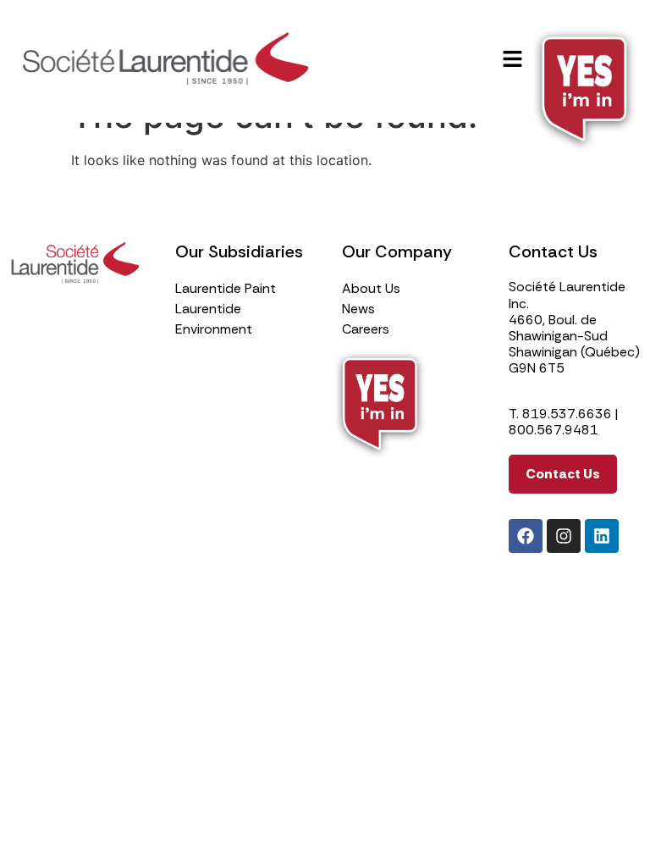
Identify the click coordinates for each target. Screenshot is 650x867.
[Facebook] (526, 536)
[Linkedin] (602, 536)
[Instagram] (564, 536)
